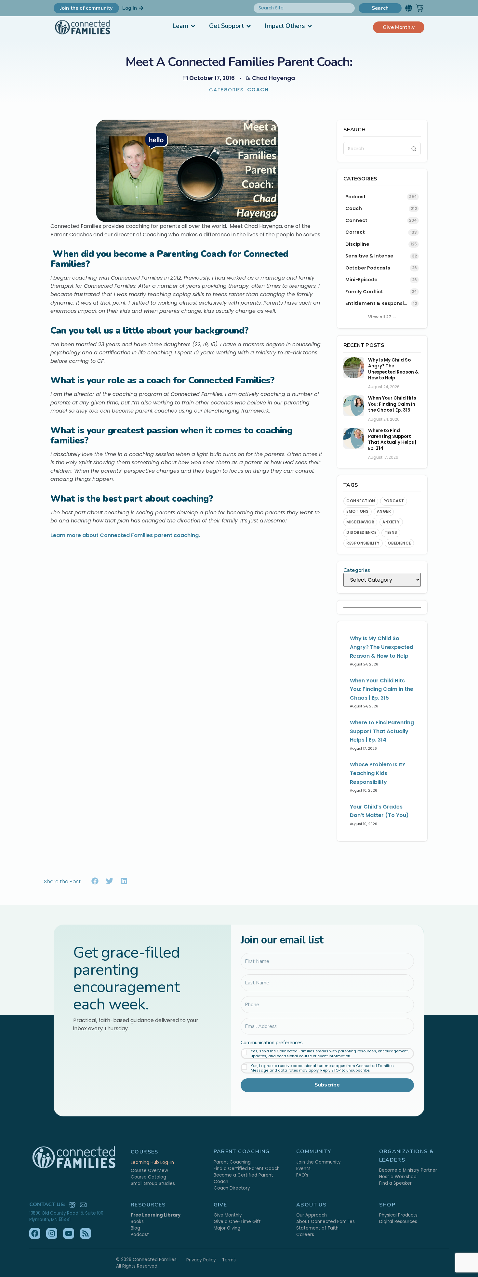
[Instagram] (51, 1233)
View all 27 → (382, 317)
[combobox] (304, 8)
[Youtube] (68, 1233)
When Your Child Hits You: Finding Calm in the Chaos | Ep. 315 (392, 404)
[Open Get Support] (249, 26)
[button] (408, 8)
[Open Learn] (193, 26)
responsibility (363, 543)
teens (391, 532)
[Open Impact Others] (310, 26)
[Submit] (413, 148)
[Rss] (85, 1233)
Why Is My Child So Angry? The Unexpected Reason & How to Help (393, 369)
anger (384, 511)
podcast (393, 501)
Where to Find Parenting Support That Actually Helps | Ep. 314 (392, 440)
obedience (399, 543)
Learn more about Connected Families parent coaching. (125, 535)
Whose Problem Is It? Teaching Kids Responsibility (377, 773)
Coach (258, 89)
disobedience (361, 532)
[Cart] (419, 8)
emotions (357, 511)
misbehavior (360, 522)
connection (360, 501)
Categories (356, 570)
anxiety (391, 522)
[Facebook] (34, 1233)
